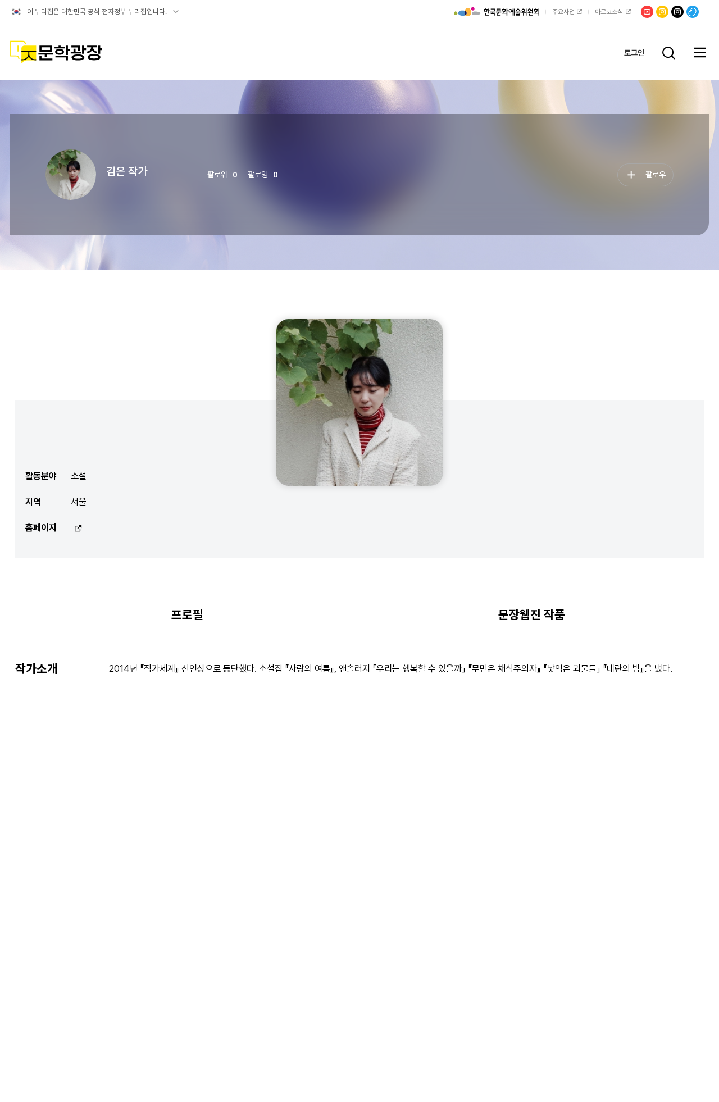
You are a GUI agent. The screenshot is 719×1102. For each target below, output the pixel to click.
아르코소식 (609, 12)
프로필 (187, 615)
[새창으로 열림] (77, 527)
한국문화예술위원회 (496, 11)
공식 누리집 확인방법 (176, 12)
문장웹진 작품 (531, 615)
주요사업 (563, 12)
